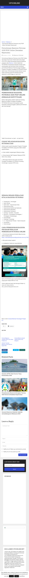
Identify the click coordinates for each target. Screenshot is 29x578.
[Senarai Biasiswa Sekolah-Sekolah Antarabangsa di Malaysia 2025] (14, 404)
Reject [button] (16, 576)
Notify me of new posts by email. (12, 451)
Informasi (20, 55)
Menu (2, 7)
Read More (22, 576)
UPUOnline (14, 3)
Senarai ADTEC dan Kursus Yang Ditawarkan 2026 (11, 374)
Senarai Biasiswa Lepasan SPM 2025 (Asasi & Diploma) (7, 339)
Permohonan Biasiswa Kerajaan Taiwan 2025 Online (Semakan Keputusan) (14, 393)
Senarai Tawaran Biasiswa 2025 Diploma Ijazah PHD (7, 344)
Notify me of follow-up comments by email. (15, 449)
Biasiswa (16, 55)
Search (14, 469)
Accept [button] (11, 576)
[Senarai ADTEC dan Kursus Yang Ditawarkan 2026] (14, 365)
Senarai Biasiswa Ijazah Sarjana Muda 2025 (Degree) (20, 339)
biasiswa (11, 63)
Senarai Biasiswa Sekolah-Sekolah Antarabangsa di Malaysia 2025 (12, 412)
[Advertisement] (14, 26)
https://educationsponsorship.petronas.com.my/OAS (15, 237)
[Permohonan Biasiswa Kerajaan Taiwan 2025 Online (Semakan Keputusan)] (14, 384)
